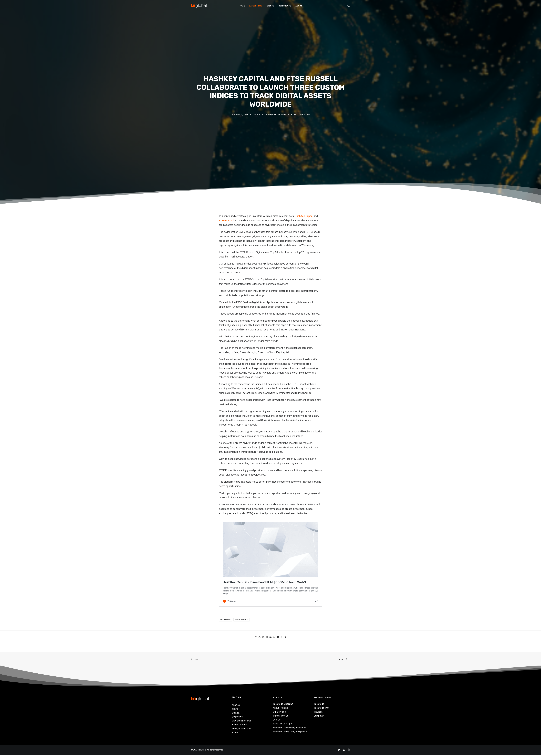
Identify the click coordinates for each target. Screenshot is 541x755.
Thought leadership (241, 728)
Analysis (236, 705)
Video (235, 732)
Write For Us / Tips (282, 723)
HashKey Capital (304, 216)
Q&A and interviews (241, 720)
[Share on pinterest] (267, 637)
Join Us (277, 719)
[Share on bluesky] (278, 637)
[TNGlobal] (199, 6)
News (283, 115)
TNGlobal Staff (302, 115)
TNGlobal (318, 711)
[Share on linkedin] (270, 637)
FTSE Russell (226, 220)
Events (270, 6)
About (298, 6)
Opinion (236, 712)
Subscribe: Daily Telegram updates (290, 731)
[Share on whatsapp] (274, 637)
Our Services (279, 711)
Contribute (285, 6)
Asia (255, 115)
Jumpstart (319, 715)
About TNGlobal (280, 708)
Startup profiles (239, 724)
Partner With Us (280, 715)
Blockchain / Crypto (269, 115)
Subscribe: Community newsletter (289, 727)
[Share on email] (285, 637)
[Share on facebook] (256, 637)
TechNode (319, 704)
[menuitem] (242, 6)
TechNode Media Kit (283, 704)
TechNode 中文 (321, 708)
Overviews (237, 716)
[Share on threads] (263, 637)
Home (242, 6)
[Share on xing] (281, 637)
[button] (348, 6)
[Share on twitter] (259, 637)
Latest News (255, 6)
